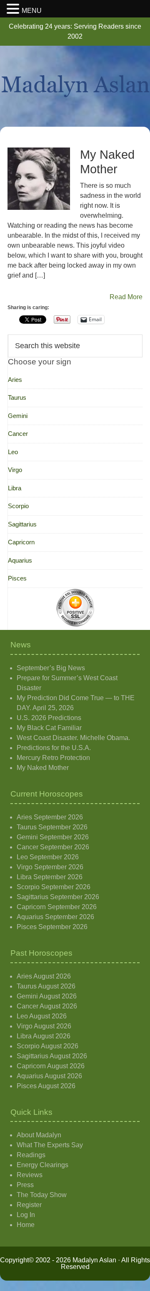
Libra (14, 488)
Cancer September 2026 (53, 847)
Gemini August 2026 (47, 996)
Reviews (29, 1174)
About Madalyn (39, 1135)
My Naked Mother (43, 767)
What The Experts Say (50, 1144)
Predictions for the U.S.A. (54, 747)
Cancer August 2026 (47, 1006)
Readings (31, 1154)
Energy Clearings (42, 1164)
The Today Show (42, 1194)
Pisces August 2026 (46, 1085)
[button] (14, 9)
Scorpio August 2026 (47, 1046)
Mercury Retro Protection (53, 757)
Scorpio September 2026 (53, 886)
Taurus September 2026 (52, 827)
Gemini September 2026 (53, 837)
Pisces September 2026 (52, 926)
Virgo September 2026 (50, 867)
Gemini (18, 415)
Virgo (15, 469)
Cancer (18, 433)
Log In (26, 1214)
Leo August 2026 (42, 1016)
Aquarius (20, 560)
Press (25, 1184)
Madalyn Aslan (75, 86)
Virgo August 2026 (44, 1026)
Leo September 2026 (48, 857)
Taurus (17, 397)
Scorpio (18, 505)
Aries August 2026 (44, 976)
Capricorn (21, 542)
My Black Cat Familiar (49, 727)
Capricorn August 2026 (51, 1066)
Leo (13, 451)
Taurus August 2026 (46, 986)
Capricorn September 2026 (57, 906)
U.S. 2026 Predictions (49, 717)
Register (29, 1204)
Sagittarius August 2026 (52, 1056)
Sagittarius (22, 524)
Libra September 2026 (49, 876)
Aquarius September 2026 (55, 916)
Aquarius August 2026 (49, 1076)
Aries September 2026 (50, 817)
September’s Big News (51, 667)
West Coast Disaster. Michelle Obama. (73, 737)
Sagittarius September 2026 (58, 896)
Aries (15, 379)
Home (26, 1224)
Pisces (17, 578)
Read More (126, 296)
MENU (32, 10)
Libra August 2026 (43, 1036)
